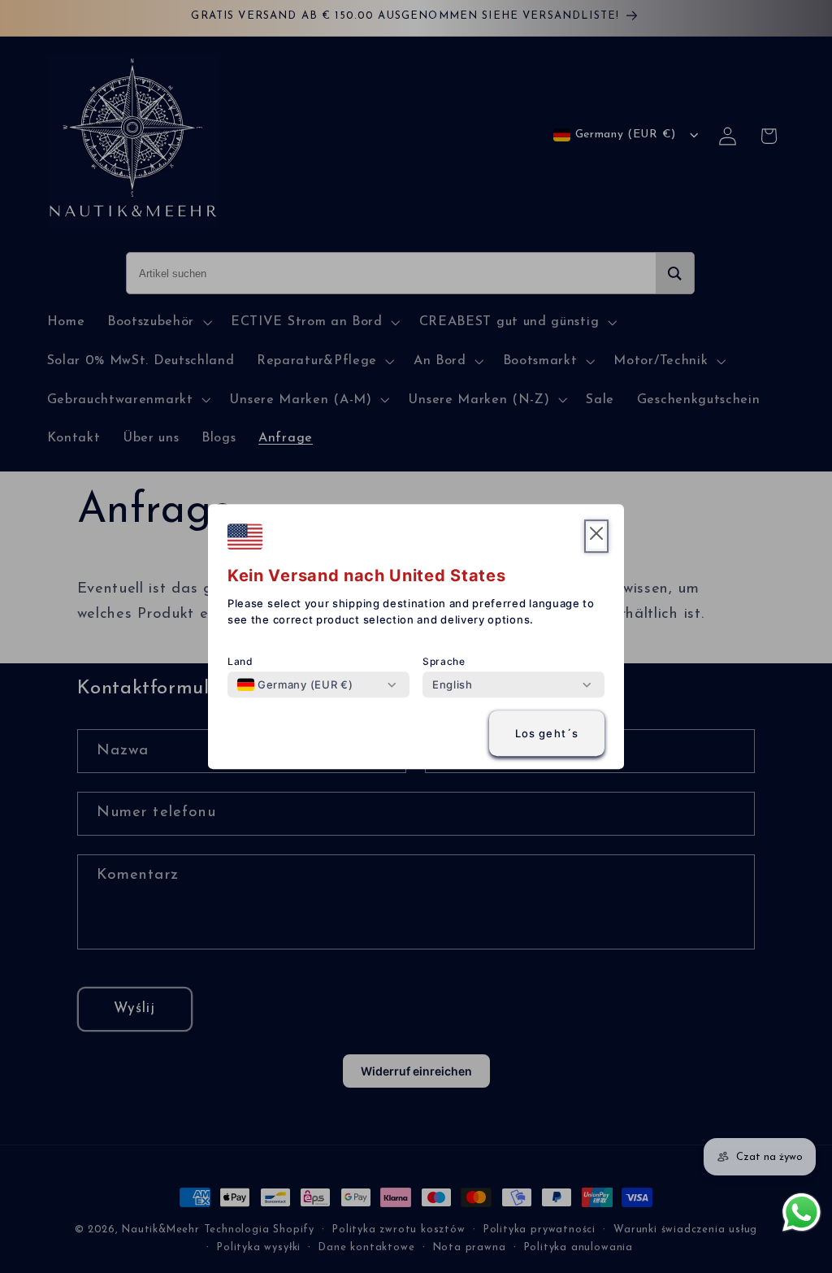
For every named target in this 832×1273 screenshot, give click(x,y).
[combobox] (295, 684)
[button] (596, 536)
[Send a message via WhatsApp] (801, 1212)
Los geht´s (547, 733)
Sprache (444, 661)
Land (241, 661)
